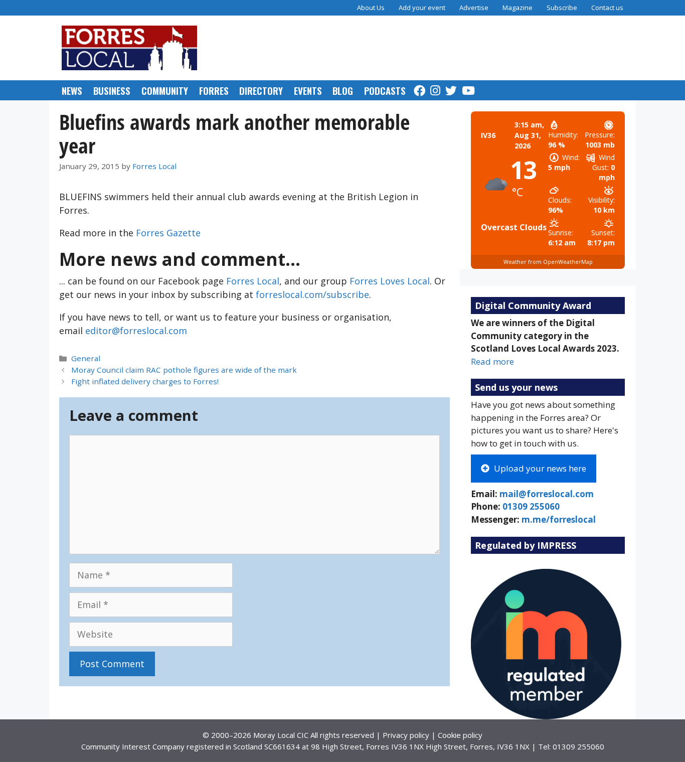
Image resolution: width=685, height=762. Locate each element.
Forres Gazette (168, 233)
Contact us (607, 7)
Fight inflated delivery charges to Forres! (145, 381)
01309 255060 (531, 506)
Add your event (422, 7)
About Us (371, 7)
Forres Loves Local (390, 281)
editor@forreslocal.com (136, 331)
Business (111, 90)
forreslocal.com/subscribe (312, 294)
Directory (261, 90)
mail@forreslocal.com (546, 494)
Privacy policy (406, 735)
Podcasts (385, 90)
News (72, 90)
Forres (214, 90)
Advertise (473, 7)
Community (164, 90)
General (85, 358)
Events (308, 90)
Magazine (517, 7)
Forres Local (252, 281)
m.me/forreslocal (559, 519)
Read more (492, 361)
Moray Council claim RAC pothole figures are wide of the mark (184, 370)
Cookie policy (460, 735)
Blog (342, 90)
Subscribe (562, 7)
